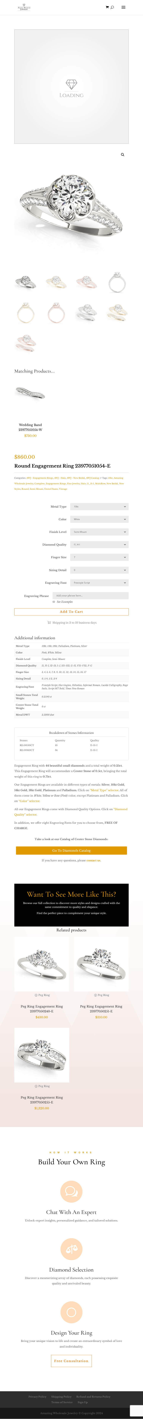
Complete (39, 483)
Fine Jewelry (73, 483)
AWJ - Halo (60, 478)
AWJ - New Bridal (76, 478)
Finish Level (57, 532)
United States (51, 489)
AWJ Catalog (92, 478)
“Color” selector (29, 801)
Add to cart (71, 612)
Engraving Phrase (36, 596)
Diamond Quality (54, 544)
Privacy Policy (37, 1396)
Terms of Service (62, 1402)
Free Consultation (71, 1361)
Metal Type (58, 506)
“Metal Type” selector (104, 790)
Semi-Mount (36, 489)
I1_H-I (90, 483)
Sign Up (83, 1402)
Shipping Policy (61, 1396)
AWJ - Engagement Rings (39, 478)
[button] (122, 154)
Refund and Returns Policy (93, 1396)
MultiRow (100, 483)
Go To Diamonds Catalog (71, 850)
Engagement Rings (56, 483)
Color (62, 519)
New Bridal (112, 483)
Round (25, 489)
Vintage (63, 489)
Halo (83, 483)
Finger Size (58, 557)
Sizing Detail (57, 570)
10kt (110, 478)
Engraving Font (55, 582)
